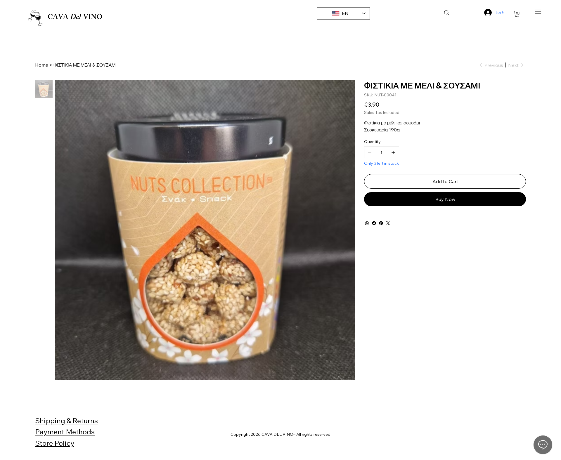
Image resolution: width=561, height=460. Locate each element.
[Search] (447, 13)
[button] (517, 14)
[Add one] (393, 152)
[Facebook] (374, 223)
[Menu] (538, 12)
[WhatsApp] (367, 223)
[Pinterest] (381, 223)
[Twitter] (388, 223)
